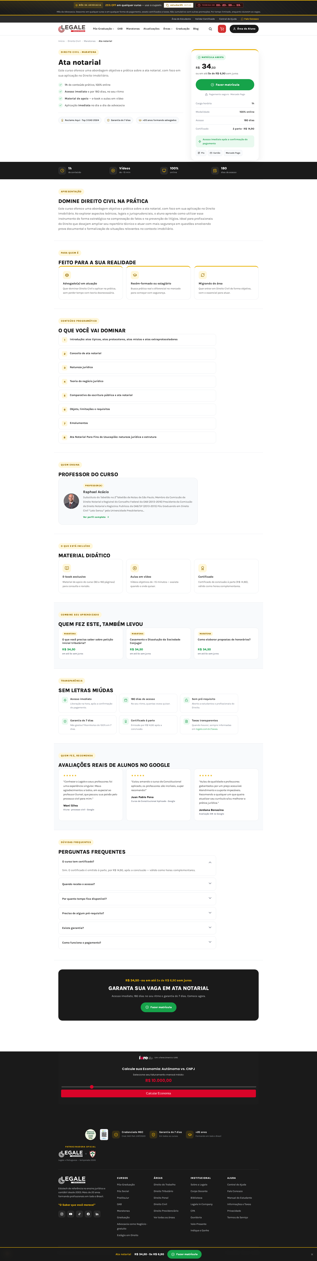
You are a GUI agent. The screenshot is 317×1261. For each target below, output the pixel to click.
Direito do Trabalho (165, 1184)
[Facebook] (88, 1213)
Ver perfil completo (94, 517)
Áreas (166, 28)
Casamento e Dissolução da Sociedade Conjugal (155, 641)
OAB (120, 28)
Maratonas (133, 28)
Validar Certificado (205, 19)
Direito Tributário (163, 1191)
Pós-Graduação (102, 28)
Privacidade (234, 1210)
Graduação (183, 28)
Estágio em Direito (127, 1235)
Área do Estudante (181, 19)
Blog (195, 28)
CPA (193, 1210)
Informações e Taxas (239, 1204)
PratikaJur (123, 1197)
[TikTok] (79, 1213)
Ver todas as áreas (164, 1217)
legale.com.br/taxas (207, 729)
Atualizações (151, 28)
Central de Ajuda (228, 19)
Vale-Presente (198, 1223)
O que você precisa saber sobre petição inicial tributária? (87, 641)
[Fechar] (312, 1254)
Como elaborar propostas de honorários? (224, 639)
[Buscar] (210, 29)
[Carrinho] (222, 29)
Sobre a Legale (199, 1184)
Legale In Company (202, 1204)
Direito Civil (74, 41)
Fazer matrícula (227, 84)
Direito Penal (161, 1197)
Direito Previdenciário (166, 1210)
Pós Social (123, 1191)
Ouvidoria (196, 1217)
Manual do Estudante (239, 1197)
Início (61, 41)
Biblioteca (196, 1197)
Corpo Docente (199, 1191)
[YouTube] (70, 1213)
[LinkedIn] (97, 1213)
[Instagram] (61, 1213)
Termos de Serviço (237, 1217)
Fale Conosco (251, 19)
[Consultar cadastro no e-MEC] (104, 1134)
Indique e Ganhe (200, 1230)
